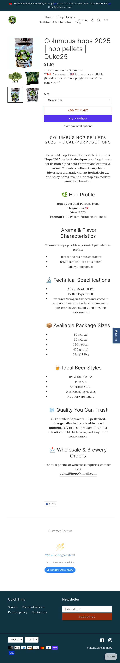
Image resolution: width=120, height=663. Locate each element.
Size (47, 94)
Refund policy (17, 612)
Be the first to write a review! (60, 569)
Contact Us (39, 612)
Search (12, 607)
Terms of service (33, 607)
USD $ (31, 639)
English (15, 639)
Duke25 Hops (104, 648)
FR (83, 19)
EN (79, 19)
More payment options (78, 126)
